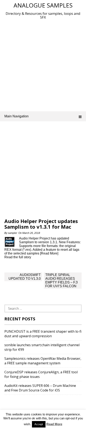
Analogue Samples (43, 5)
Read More (54, 424)
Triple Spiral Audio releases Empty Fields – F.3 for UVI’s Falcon (61, 280)
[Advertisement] (43, 64)
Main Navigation (16, 116)
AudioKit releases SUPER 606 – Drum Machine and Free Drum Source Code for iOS (40, 387)
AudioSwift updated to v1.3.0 (25, 276)
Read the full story (17, 257)
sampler (12, 233)
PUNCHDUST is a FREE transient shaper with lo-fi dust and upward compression (42, 333)
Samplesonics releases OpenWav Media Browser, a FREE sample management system (42, 360)
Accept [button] (38, 424)
